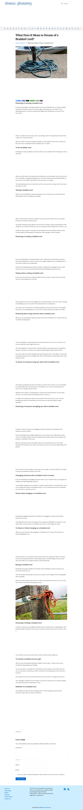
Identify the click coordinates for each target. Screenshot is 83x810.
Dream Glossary (46, 807)
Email (18, 770)
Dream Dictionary (20, 43)
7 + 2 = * (18, 760)
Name (18, 765)
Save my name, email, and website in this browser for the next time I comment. (41, 774)
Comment (19, 747)
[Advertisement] (41, 17)
